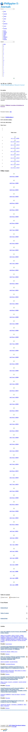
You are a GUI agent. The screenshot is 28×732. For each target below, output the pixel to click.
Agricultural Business (10, 664)
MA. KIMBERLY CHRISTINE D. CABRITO (12, 637)
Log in (4, 26)
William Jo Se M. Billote (6, 635)
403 (11, 111)
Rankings (5, 23)
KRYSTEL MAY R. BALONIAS (7, 670)
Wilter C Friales (4, 682)
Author (4, 16)
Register (5, 28)
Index (4, 44)
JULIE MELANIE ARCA (15, 636)
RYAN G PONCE (15, 635)
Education (8, 685)
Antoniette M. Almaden (5, 651)
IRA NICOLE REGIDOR (11, 640)
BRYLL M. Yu (14, 651)
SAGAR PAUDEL (14, 661)
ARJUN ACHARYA (5, 661)
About (4, 18)
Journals (5, 13)
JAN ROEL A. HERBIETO (17, 704)
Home (4, 11)
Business (7, 654)
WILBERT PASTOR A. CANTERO (13, 639)
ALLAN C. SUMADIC (13, 682)
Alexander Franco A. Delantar (7, 671)
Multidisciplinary (9, 117)
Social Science (9, 643)
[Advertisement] (14, 715)
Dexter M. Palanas (16, 694)
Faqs (4, 21)
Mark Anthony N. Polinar (20, 670)
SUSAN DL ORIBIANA (6, 694)
